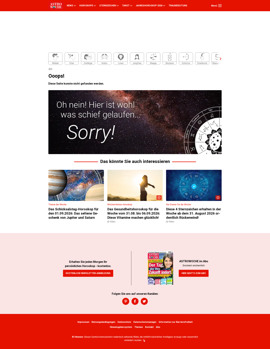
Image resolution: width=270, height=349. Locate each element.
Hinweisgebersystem (121, 327)
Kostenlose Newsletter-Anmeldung (88, 273)
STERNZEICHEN (107, 5)
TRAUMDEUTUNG (178, 5)
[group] (133, 58)
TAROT (126, 5)
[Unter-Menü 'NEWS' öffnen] (75, 5)
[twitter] (144, 301)
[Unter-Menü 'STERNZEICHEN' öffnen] (117, 5)
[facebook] (135, 301)
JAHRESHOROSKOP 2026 (149, 5)
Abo (158, 327)
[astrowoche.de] (55, 6)
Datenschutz (124, 322)
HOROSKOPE (86, 5)
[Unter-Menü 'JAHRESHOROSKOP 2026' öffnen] (164, 5)
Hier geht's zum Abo (194, 273)
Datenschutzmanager (145, 322)
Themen (138, 327)
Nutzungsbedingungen (103, 322)
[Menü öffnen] (220, 5)
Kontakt (149, 327)
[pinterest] (125, 301)
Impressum (83, 322)
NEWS (70, 5)
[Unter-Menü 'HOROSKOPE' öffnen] (95, 5)
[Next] (219, 58)
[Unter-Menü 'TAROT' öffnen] (131, 5)
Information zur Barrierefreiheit (176, 322)
